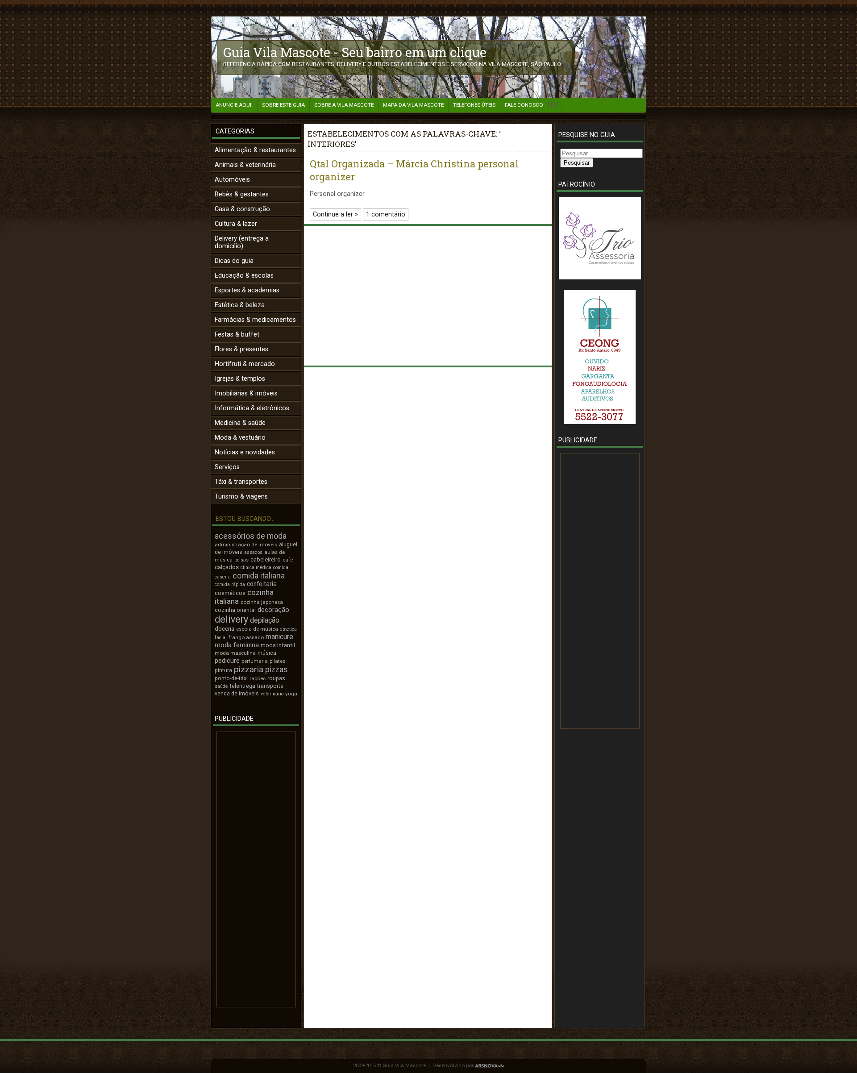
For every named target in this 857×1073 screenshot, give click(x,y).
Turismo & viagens (241, 496)
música (267, 652)
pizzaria (248, 669)
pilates (277, 661)
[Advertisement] (256, 869)
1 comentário (385, 214)
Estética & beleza (240, 305)
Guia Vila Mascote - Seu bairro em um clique (355, 52)
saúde (221, 686)
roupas (276, 678)
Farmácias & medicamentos (255, 320)
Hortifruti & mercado (245, 364)
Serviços (227, 467)
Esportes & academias (247, 290)
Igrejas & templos (240, 379)
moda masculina (235, 653)
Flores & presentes (241, 349)
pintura (223, 670)
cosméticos (230, 593)
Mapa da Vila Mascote (413, 105)
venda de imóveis (237, 693)
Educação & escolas (244, 275)
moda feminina (237, 645)
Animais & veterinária (245, 165)
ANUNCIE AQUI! (234, 105)
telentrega (242, 685)
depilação (264, 620)
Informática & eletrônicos (252, 408)
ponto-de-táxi (231, 678)
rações (258, 678)
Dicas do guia (234, 261)
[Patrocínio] (600, 238)
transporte (270, 685)
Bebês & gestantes (242, 194)
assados (253, 552)
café (288, 560)
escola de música (257, 629)
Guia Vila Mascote (404, 1065)
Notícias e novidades (245, 452)
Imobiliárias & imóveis (246, 393)
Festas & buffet (237, 334)
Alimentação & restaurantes (255, 150)
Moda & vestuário (240, 437)
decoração (273, 610)
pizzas (276, 669)
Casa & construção (242, 209)
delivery (231, 619)
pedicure (227, 661)
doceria (224, 628)
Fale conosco (524, 105)
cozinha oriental (235, 610)
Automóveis (232, 179)
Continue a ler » (335, 214)
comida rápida (230, 584)
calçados (227, 567)
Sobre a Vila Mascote (344, 105)
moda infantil (278, 645)
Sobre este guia (283, 105)
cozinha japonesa (262, 602)
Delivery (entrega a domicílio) (242, 242)
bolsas (241, 560)
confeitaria (262, 583)
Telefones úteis (474, 105)
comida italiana (259, 575)
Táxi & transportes (241, 482)
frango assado (246, 637)
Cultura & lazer (236, 224)
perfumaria (254, 661)
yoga (291, 693)
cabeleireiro (265, 559)
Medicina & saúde (240, 423)
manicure (279, 636)
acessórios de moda (251, 536)
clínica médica (256, 567)
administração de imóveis (246, 544)
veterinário (272, 694)
